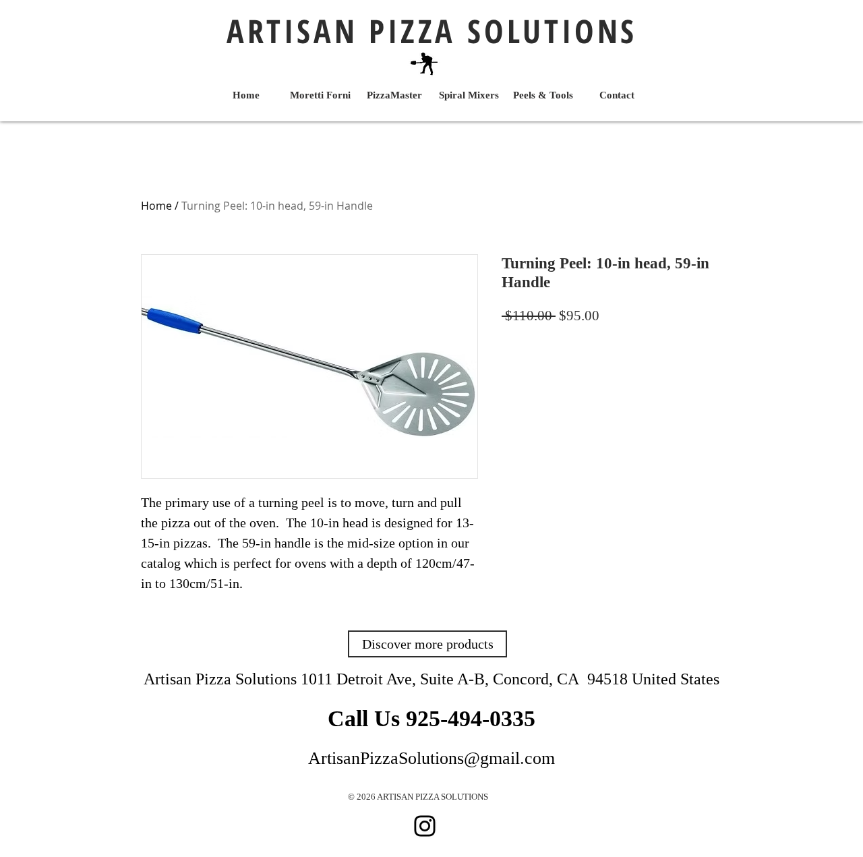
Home (156, 205)
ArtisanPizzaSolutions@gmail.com (431, 758)
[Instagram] (425, 826)
